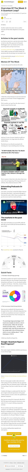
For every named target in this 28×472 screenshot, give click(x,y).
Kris (5, 17)
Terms (15, 462)
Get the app (20, 466)
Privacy (11, 462)
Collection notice (20, 462)
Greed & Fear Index (8, 250)
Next (24, 455)
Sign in (25, 1)
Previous (5, 455)
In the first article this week (7, 50)
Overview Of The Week (6, 5)
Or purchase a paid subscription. (14, 449)
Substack (8, 469)
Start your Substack (10, 466)
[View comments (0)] (7, 21)
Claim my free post (14, 446)
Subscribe (20, 1)
